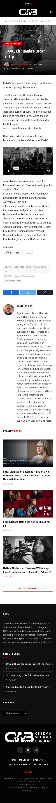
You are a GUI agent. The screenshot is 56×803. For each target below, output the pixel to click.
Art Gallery (41, 764)
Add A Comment (28, 588)
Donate (28, 3)
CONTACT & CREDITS (19, 764)
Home (13, 760)
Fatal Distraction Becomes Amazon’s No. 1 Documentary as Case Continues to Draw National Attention (27, 475)
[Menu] (5, 11)
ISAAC (8, 276)
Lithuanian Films (13, 280)
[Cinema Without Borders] (28, 12)
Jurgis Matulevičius (25, 276)
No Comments (13, 69)
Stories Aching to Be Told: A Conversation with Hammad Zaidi (27, 677)
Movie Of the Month (31, 760)
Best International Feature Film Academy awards (25, 269)
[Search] (51, 11)
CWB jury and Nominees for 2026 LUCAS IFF (26, 524)
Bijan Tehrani (22, 64)
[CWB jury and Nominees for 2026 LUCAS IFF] (28, 504)
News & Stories (13, 43)
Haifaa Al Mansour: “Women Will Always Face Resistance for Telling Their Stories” (27, 570)
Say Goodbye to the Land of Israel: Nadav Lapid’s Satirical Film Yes (27, 688)
